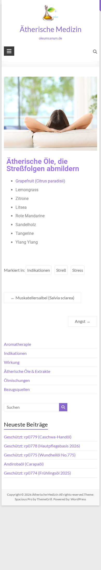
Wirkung (11, 362)
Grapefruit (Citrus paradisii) (40, 181)
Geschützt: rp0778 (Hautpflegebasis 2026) (42, 445)
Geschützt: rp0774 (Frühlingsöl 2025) (37, 472)
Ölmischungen (17, 380)
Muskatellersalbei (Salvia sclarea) (42, 297)
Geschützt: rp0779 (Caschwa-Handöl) (37, 436)
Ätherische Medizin (50, 29)
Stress (77, 270)
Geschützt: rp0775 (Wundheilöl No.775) (40, 454)
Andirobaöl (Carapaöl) (24, 463)
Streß (61, 270)
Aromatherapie (17, 344)
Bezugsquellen (17, 389)
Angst (82, 321)
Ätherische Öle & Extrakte (27, 371)
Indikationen (38, 270)
